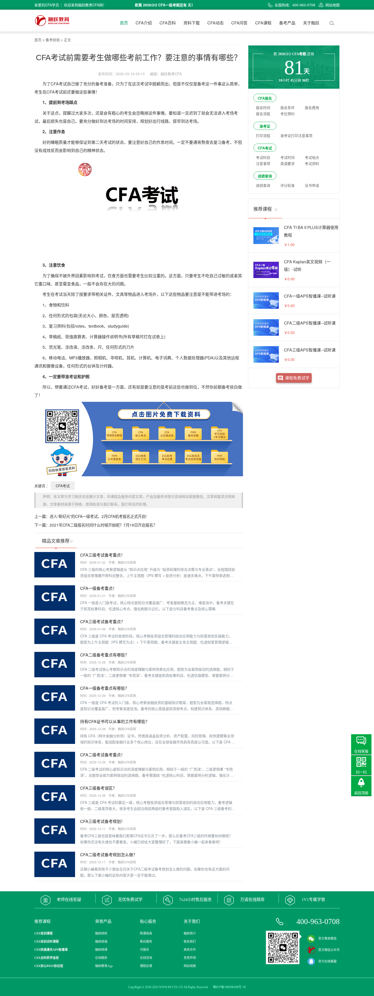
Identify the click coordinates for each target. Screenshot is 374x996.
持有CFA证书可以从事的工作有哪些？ (114, 721)
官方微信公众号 (329, 950)
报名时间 (263, 107)
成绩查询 (265, 175)
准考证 (265, 126)
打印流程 (263, 135)
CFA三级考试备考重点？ (102, 621)
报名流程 (263, 113)
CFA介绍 (144, 23)
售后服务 (146, 941)
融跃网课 (101, 950)
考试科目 (263, 157)
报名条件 (287, 107)
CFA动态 (215, 23)
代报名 (144, 950)
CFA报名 (265, 98)
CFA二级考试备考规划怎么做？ (108, 854)
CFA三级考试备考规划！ (102, 821)
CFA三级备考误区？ (98, 788)
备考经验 (53, 39)
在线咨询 (146, 958)
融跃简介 (190, 933)
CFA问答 (239, 23)
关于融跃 (311, 23)
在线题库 (101, 958)
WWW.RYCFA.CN (171, 987)
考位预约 (287, 113)
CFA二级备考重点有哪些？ (104, 655)
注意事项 (263, 163)
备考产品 (287, 23)
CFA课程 (263, 23)
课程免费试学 (297, 378)
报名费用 (312, 107)
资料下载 (191, 23)
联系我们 (190, 941)
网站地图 (332, 4)
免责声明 (190, 958)
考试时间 (287, 157)
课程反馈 (146, 966)
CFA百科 (168, 23)
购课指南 (146, 933)
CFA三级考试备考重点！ (102, 555)
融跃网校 (101, 933)
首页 (124, 23)
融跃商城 (101, 941)
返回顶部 (361, 792)
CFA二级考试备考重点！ (102, 755)
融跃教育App (104, 966)
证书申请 (312, 185)
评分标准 (287, 185)
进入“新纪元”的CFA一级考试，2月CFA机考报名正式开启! (98, 516)
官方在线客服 (327, 961)
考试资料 (312, 163)
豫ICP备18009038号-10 (229, 987)
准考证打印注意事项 (296, 135)
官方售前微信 (327, 938)
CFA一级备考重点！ (98, 588)
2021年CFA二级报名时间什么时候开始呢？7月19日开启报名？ (103, 525)
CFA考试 (63, 485)
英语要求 (287, 163)
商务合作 (190, 950)
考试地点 (312, 157)
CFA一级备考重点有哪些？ (104, 688)
